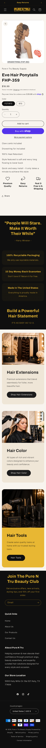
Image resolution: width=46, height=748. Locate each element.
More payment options (23, 137)
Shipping (16, 89)
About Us (9, 627)
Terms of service (17, 736)
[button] (5, 10)
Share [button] (7, 196)
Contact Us (10, 638)
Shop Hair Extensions (21, 395)
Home (7, 621)
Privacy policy (33, 732)
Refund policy (20, 732)
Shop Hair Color (19, 473)
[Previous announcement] (4, 2)
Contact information (24, 740)
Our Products (11, 632)
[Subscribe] (38, 603)
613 (20, 103)
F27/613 (8, 103)
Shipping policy (32, 736)
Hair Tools (16, 558)
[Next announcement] (41, 2)
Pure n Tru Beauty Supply (22, 729)
